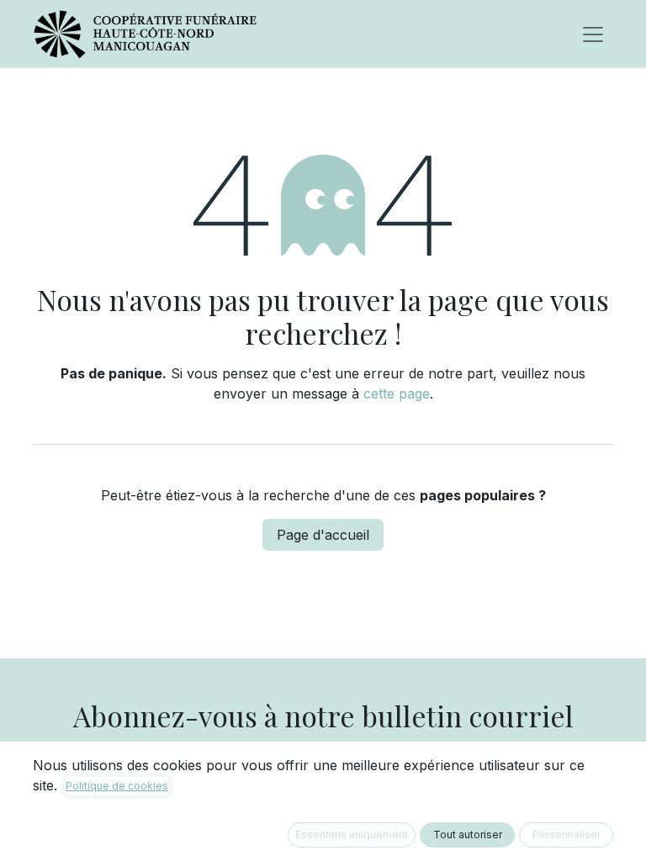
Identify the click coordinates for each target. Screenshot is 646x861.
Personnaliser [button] (566, 834)
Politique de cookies (117, 785)
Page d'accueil (323, 534)
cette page (396, 393)
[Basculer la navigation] (593, 34)
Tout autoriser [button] (467, 834)
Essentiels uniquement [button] (351, 834)
